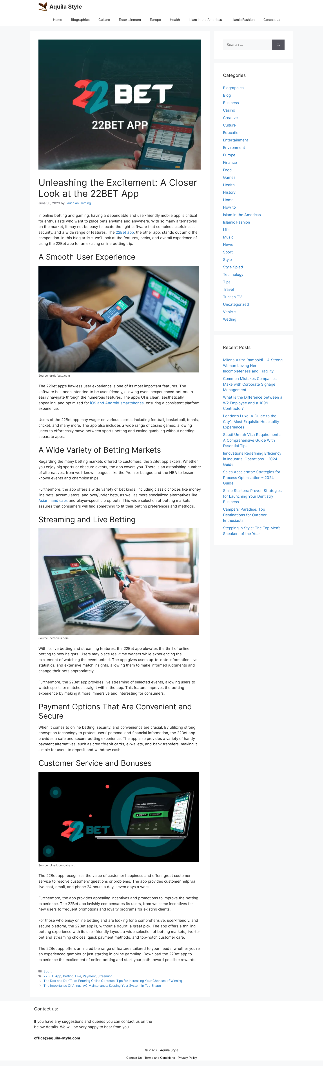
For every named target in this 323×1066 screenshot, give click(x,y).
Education (232, 132)
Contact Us (134, 1057)
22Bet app (125, 232)
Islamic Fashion (243, 20)
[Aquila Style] (42, 6)
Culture (104, 20)
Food (227, 170)
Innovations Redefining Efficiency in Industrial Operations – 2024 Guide (252, 459)
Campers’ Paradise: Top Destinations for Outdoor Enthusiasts (245, 515)
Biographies (80, 20)
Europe (155, 20)
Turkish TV (232, 297)
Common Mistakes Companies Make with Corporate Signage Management (250, 384)
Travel (228, 289)
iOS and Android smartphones (117, 403)
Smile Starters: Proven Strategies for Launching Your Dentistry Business (252, 496)
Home (57, 20)
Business (231, 103)
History (229, 192)
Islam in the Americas (205, 20)
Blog (227, 95)
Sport (48, 971)
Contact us (271, 20)
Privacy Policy (187, 1057)
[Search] (278, 45)
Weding (229, 319)
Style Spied (233, 267)
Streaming (105, 976)
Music (228, 237)
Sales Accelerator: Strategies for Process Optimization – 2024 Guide (251, 477)
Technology (233, 274)
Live (78, 976)
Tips (226, 282)
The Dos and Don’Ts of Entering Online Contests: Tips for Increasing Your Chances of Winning (113, 981)
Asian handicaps (53, 500)
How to (229, 207)
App (58, 976)
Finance (230, 162)
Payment (89, 976)
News (228, 244)
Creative (230, 118)
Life (226, 230)
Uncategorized (236, 304)
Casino (229, 110)
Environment (234, 147)
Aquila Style (65, 6)
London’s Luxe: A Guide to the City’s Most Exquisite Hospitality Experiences (251, 421)
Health (175, 20)
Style (227, 259)
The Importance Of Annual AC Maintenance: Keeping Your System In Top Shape (102, 985)
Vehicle (229, 312)
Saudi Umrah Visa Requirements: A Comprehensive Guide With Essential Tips (252, 440)
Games (229, 177)
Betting (68, 976)
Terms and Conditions (160, 1057)
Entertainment (130, 20)
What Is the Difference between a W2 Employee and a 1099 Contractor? (252, 403)
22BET (48, 976)
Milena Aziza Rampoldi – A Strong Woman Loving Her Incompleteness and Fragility (253, 365)
